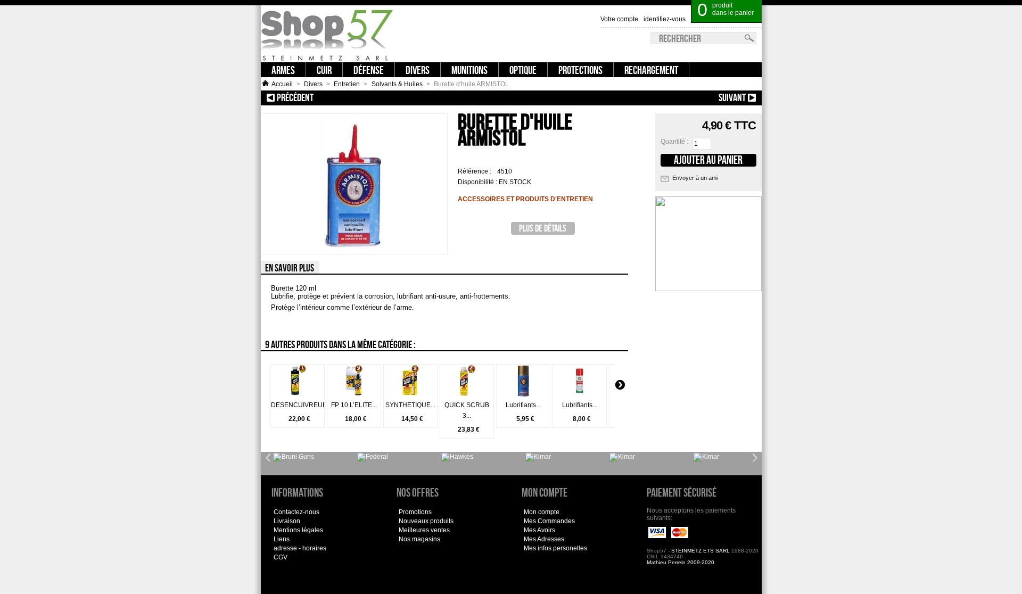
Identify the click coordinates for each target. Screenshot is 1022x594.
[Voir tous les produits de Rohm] (622, 457)
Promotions (415, 512)
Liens (282, 539)
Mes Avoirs (539, 530)
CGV (280, 557)
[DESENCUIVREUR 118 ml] (297, 394)
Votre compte (619, 19)
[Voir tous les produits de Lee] (372, 457)
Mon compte (541, 512)
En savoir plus (289, 267)
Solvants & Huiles (397, 84)
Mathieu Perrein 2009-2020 (680, 562)
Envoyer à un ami (695, 178)
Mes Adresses (544, 539)
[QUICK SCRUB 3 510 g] (467, 394)
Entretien (347, 84)
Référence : (475, 171)
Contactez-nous (296, 512)
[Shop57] (327, 33)
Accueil (282, 84)
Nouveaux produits (426, 521)
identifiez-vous (665, 19)
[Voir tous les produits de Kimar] (538, 457)
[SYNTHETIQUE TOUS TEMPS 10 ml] (410, 394)
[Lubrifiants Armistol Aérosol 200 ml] (523, 394)
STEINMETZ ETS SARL (700, 551)
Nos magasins (419, 539)
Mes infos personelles (555, 548)
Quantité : (674, 141)
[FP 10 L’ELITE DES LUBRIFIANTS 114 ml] (354, 394)
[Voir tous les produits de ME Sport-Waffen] (457, 457)
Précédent (350, 97)
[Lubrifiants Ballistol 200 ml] (579, 394)
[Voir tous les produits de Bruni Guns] (293, 457)
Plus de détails (542, 228)
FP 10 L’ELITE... (354, 405)
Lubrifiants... (523, 405)
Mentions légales (298, 530)
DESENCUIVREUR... (301, 405)
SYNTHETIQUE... (410, 405)
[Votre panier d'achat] (755, 5)
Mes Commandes (549, 521)
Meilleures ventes (424, 530)
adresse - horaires (300, 548)
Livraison (287, 521)
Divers (313, 84)
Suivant (674, 97)
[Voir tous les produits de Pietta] (706, 457)
